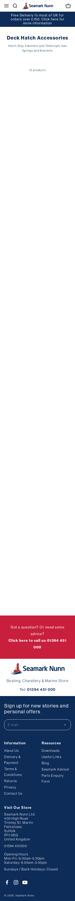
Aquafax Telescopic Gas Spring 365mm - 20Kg (20, 299)
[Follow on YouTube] (25, 882)
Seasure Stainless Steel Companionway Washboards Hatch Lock (55, 393)
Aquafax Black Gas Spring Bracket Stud (20, 386)
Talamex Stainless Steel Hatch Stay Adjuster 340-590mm (20, 489)
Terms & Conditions (13, 772)
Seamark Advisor (56, 769)
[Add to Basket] (12, 152)
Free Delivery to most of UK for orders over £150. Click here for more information (37, 19)
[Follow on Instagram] (16, 882)
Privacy (10, 787)
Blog (45, 763)
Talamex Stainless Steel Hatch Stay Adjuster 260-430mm (54, 489)
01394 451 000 (41, 689)
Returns (10, 781)
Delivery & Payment (12, 760)
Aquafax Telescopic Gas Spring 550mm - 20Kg (54, 209)
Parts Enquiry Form (53, 778)
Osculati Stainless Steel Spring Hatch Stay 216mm (53, 121)
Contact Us (13, 793)
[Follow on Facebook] (7, 882)
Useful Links (51, 757)
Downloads (51, 750)
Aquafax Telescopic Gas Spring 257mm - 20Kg (54, 299)
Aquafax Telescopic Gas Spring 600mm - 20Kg (20, 209)
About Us (11, 750)
